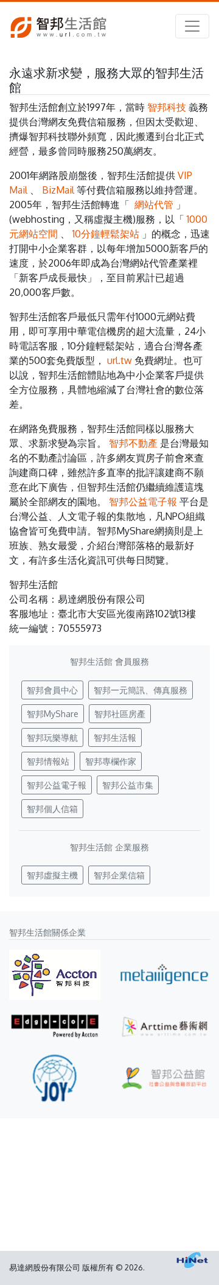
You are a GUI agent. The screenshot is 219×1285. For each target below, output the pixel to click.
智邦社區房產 (119, 714)
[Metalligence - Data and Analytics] (164, 975)
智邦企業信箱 (119, 875)
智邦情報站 (48, 761)
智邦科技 (166, 107)
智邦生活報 (115, 737)
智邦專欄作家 (110, 761)
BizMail (58, 190)
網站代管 (153, 204)
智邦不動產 (133, 443)
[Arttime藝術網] (164, 1026)
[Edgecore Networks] (54, 1026)
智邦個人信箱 (52, 809)
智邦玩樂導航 (52, 737)
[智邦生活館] (58, 26)
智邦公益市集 (127, 785)
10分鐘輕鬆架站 (105, 234)
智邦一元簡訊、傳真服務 (140, 690)
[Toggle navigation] (192, 26)
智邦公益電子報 (143, 501)
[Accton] (54, 975)
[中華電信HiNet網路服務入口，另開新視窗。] (192, 1260)
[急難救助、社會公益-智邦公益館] (164, 1078)
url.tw (119, 360)
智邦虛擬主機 (52, 875)
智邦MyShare (52, 714)
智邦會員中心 (52, 690)
